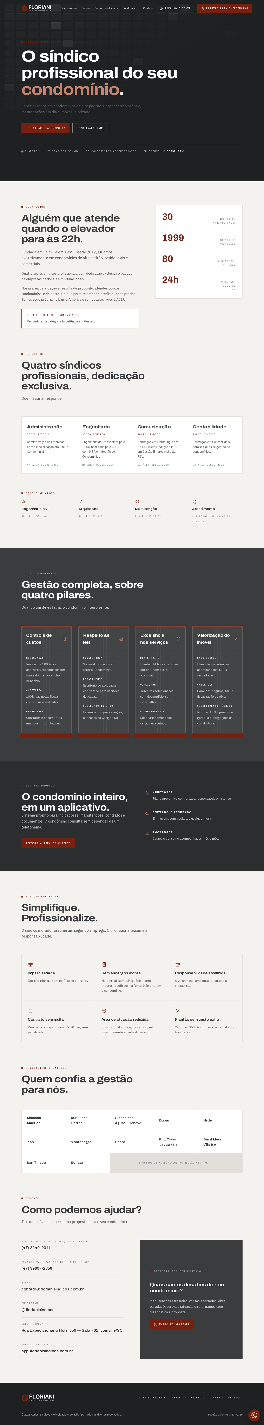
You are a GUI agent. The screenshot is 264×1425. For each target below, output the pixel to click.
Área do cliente (152, 1397)
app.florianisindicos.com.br (47, 1351)
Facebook (198, 1397)
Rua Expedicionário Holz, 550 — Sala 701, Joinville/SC (72, 1330)
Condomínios (131, 8)
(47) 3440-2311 (36, 1248)
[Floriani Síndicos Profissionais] (36, 8)
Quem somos (69, 8)
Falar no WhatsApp (174, 1324)
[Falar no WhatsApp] (254, 1415)
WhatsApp (235, 1397)
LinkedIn (217, 1397)
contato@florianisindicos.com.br (52, 1289)
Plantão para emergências (227, 8)
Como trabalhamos (106, 8)
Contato (148, 8)
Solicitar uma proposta (45, 128)
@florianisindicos (37, 1310)
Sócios (86, 8)
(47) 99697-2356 (36, 1268)
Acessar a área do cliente (48, 843)
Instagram (178, 1397)
